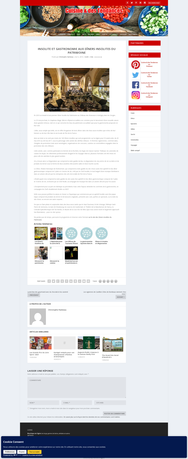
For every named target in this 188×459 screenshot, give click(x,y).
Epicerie (91, 34)
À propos (61, 34)
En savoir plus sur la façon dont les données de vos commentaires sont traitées (92, 417)
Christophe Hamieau (66, 57)
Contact (71, 34)
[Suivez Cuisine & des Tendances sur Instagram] (144, 99)
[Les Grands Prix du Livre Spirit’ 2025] (41, 343)
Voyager (123, 34)
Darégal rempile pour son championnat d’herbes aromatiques (64, 354)
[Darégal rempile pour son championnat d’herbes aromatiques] (65, 343)
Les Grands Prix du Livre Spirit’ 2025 (39, 353)
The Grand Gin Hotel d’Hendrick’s (110, 356)
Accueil (53, 34)
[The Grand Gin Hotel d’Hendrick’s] (113, 344)
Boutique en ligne (34, 433)
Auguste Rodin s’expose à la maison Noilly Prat (88, 353)
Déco (84, 34)
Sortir (104, 34)
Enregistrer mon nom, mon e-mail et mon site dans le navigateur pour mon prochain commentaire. (65, 408)
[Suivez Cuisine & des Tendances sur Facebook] (144, 89)
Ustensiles (113, 34)
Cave (78, 34)
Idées (98, 34)
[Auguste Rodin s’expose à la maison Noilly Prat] (89, 342)
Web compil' (133, 34)
